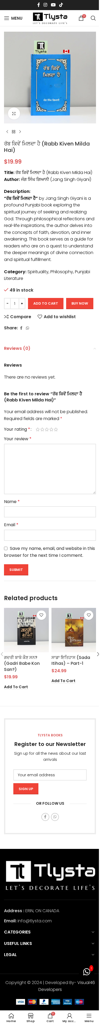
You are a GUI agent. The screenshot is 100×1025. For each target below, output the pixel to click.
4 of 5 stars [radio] (51, 429)
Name (12, 502)
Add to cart (45, 303)
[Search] (93, 18)
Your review (17, 439)
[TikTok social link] (61, 5)
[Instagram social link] (45, 5)
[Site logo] (50, 18)
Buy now (79, 303)
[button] (16, 687)
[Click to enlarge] (14, 113)
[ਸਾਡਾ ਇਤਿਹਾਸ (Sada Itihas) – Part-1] (73, 630)
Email (11, 525)
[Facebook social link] (38, 5)
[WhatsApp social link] (27, 328)
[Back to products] (13, 132)
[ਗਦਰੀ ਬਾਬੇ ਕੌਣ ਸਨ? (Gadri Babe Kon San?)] (26, 630)
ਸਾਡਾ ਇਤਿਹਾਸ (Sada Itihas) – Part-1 (70, 660)
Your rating (17, 429)
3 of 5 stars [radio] (47, 429)
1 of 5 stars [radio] (37, 429)
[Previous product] (7, 132)
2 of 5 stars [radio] (42, 429)
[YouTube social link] (53, 5)
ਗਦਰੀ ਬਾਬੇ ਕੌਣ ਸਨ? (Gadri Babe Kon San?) (22, 663)
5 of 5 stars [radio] (56, 429)
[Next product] (20, 132)
